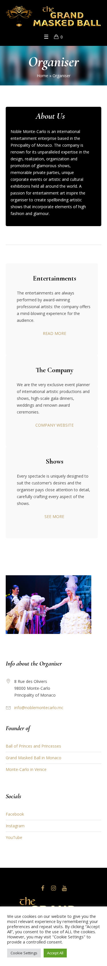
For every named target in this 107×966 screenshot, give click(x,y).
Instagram (15, 825)
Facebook (15, 814)
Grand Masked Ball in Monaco (33, 757)
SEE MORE (54, 516)
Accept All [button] (55, 952)
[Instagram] (53, 888)
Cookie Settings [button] (24, 952)
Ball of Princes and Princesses (33, 746)
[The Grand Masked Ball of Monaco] (53, 16)
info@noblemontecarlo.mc (38, 707)
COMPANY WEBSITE (54, 425)
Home (42, 75)
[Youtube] (64, 888)
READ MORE (54, 333)
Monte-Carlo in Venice (26, 769)
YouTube (14, 837)
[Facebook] (42, 888)
